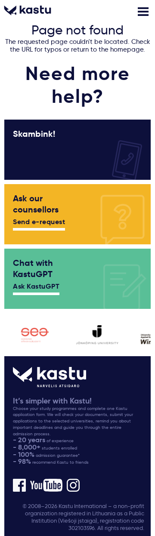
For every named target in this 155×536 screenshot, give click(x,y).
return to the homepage (107, 49)
